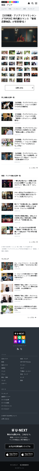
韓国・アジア (24, 359)
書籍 (21, 380)
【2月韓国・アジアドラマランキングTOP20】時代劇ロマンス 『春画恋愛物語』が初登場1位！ (19, 249)
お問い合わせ (5, 419)
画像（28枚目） (5, 251)
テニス (3, 371)
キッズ (22, 377)
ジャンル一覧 (15, 246)
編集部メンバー (5, 396)
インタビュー (17, 9)
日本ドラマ (4, 359)
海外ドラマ (4, 365)
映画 (2, 362)
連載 (24, 9)
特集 (10, 9)
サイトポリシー (14, 465)
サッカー (22, 365)
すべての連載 (5, 403)
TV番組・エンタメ (25, 371)
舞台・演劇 (4, 377)
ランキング (31, 9)
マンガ (3, 380)
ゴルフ (22, 368)
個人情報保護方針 (24, 465)
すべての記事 (5, 399)
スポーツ (4, 383)
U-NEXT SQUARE (5, 246)
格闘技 (3, 368)
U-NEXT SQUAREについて (9, 415)
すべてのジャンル (6, 406)
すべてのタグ (5, 409)
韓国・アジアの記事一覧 (26, 246)
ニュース (4, 9)
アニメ (3, 374)
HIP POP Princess (25, 362)
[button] (36, 3)
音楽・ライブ (24, 374)
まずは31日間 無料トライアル (19, 446)
